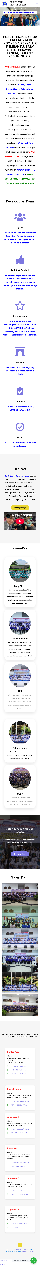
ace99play (3, 1260)
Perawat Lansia (20, 638)
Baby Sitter (20, 586)
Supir (20, 793)
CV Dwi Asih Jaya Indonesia (20, 1250)
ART (20, 691)
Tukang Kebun (20, 748)
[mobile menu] (37, 3)
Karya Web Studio (28, 1252)
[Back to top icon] (20, 1245)
